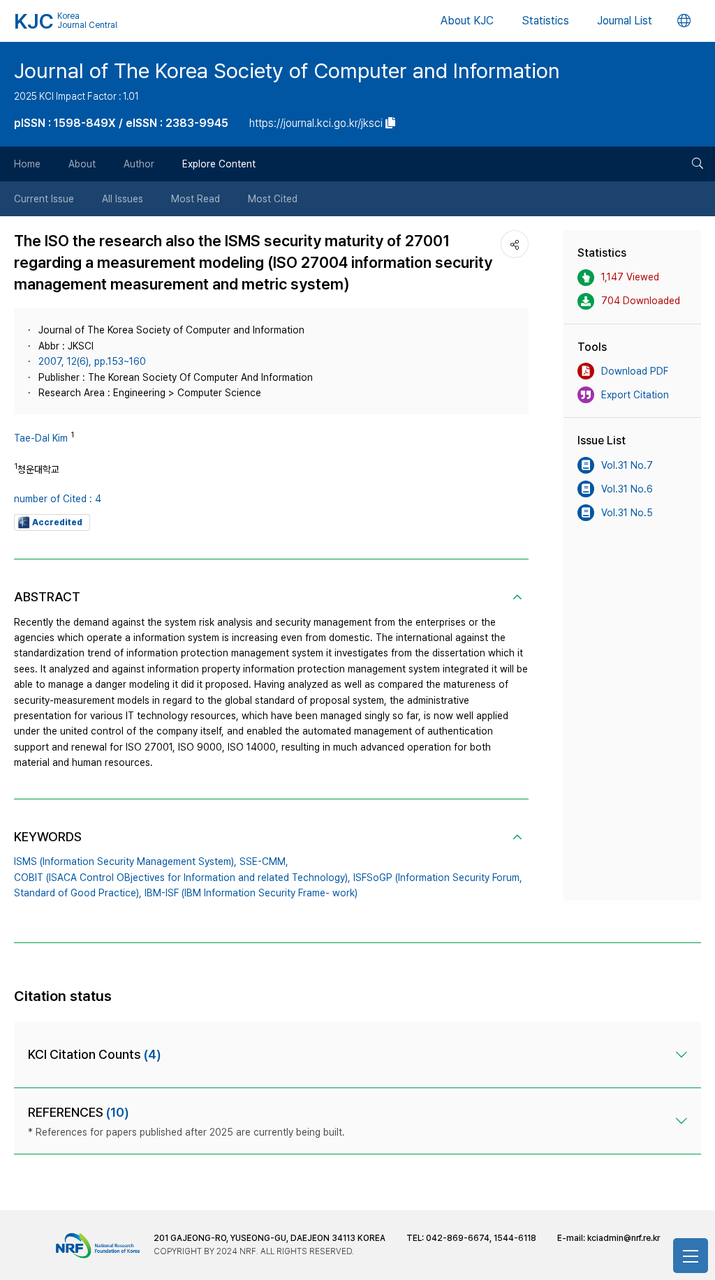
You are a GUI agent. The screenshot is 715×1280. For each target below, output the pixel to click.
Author (139, 164)
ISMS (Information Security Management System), (125, 861)
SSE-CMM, (263, 861)
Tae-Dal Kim (41, 438)
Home (27, 164)
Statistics (545, 20)
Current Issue (44, 198)
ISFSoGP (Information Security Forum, (437, 877)
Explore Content (219, 164)
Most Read (195, 198)
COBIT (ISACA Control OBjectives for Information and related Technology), (182, 877)
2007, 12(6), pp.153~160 (92, 361)
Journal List (624, 20)
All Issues (122, 198)
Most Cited (272, 198)
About (82, 164)
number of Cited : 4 (57, 498)
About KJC (467, 20)
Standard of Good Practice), (78, 892)
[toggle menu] (690, 1255)
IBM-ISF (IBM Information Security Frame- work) (251, 892)
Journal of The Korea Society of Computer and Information (287, 70)
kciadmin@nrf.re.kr (623, 1238)
